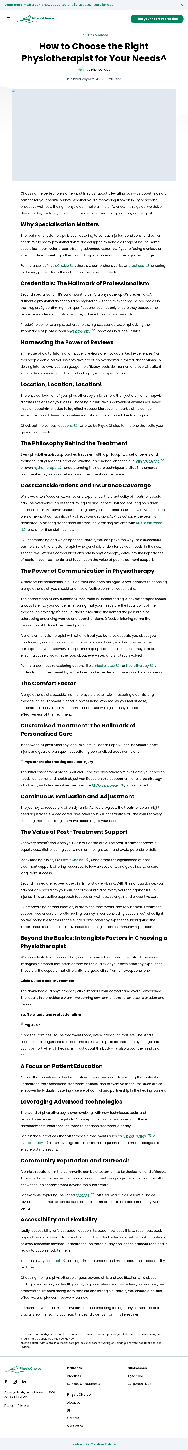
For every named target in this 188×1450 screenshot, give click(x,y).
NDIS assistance (105, 785)
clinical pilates (147, 461)
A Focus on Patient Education (62, 1066)
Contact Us (75, 1426)
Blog (70, 1410)
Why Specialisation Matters (60, 224)
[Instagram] (14, 1381)
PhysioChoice (58, 265)
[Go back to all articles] (83, 35)
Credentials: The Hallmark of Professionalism (85, 283)
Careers (73, 1418)
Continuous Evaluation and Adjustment (77, 796)
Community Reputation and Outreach (75, 1161)
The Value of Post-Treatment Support (74, 832)
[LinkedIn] (23, 1381)
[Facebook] (5, 1381)
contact (53, 1260)
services (82, 1195)
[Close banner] (182, 5)
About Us (73, 1402)
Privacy (9, 1405)
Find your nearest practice (157, 19)
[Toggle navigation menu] (8, 19)
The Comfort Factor (48, 683)
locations (65, 425)
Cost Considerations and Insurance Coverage (86, 485)
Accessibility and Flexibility (59, 1219)
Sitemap (23, 1405)
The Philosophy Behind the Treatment (74, 443)
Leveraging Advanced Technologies (71, 1102)
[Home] (29, 1369)
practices (136, 265)
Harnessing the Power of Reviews (67, 342)
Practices (74, 1376)
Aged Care (135, 1376)
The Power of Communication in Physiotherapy (87, 571)
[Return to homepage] (35, 19)
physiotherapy (78, 331)
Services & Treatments (83, 1384)
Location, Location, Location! (61, 384)
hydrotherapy (45, 467)
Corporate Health (140, 1384)
